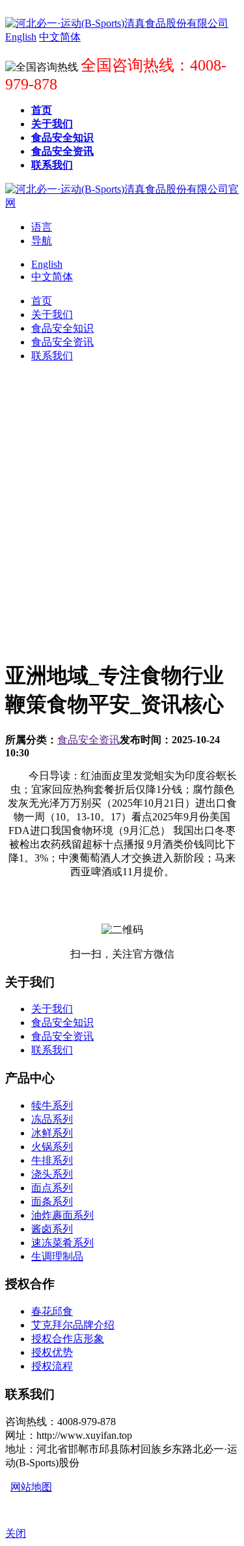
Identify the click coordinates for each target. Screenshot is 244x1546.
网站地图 (31, 1486)
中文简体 (52, 276)
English (46, 264)
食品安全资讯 (88, 739)
